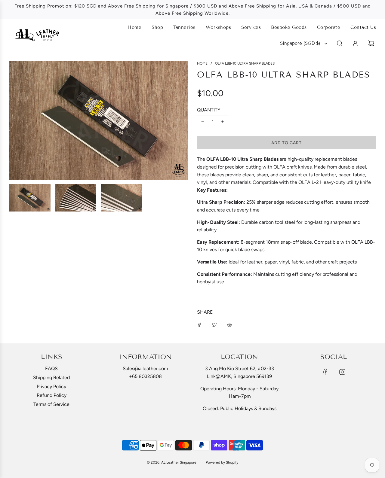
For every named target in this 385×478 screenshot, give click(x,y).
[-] (202, 121)
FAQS (51, 368)
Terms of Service (51, 404)
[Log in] (355, 43)
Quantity (208, 110)
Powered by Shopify (222, 462)
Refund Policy (51, 395)
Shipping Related (51, 377)
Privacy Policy (51, 386)
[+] (222, 121)
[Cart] (372, 43)
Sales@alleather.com (145, 368)
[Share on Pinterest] (229, 324)
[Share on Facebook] (199, 324)
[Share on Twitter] (214, 324)
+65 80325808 (145, 376)
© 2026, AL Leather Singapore (171, 462)
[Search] (340, 43)
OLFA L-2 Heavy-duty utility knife (334, 182)
